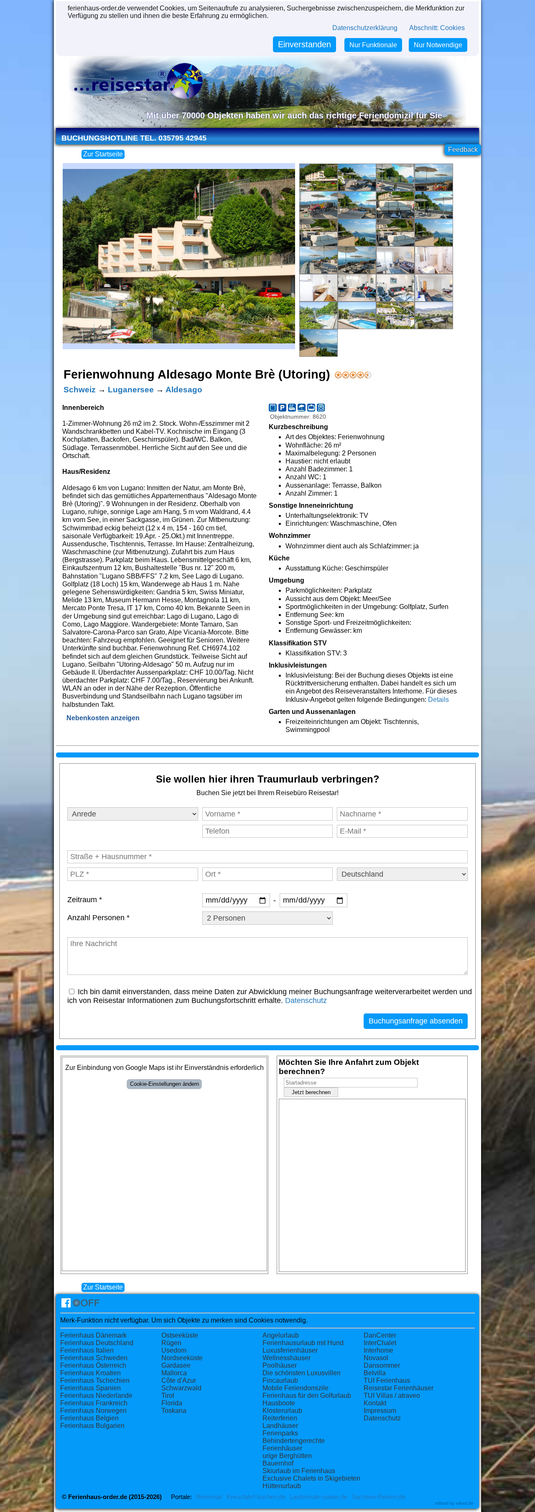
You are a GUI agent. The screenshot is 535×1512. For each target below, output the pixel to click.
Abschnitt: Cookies (437, 27)
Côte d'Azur (178, 1380)
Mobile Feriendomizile (295, 1388)
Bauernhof (277, 1463)
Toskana (173, 1410)
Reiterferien (279, 1418)
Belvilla (375, 1372)
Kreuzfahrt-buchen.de (256, 1497)
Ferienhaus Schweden (93, 1357)
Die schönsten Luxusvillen (301, 1372)
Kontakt (375, 1403)
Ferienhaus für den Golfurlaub (306, 1395)
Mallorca (174, 1372)
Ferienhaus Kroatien (90, 1372)
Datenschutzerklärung (364, 27)
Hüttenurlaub (281, 1485)
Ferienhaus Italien (87, 1350)
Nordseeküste (182, 1357)
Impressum (380, 1410)
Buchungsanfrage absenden (416, 1021)
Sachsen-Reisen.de (378, 1497)
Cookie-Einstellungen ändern (164, 1084)
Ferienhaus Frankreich (93, 1403)
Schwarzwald (181, 1388)
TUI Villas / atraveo (392, 1395)
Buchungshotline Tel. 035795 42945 (133, 138)
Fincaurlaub (280, 1380)
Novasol (376, 1357)
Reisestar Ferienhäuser (398, 1388)
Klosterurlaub (282, 1410)
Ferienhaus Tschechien (95, 1380)
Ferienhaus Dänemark (93, 1335)
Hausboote (278, 1403)
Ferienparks (280, 1433)
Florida (171, 1403)
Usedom (173, 1350)
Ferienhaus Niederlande (96, 1395)
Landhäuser (280, 1425)
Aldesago (184, 389)
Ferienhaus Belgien (89, 1418)
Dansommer (382, 1365)
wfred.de (465, 1503)
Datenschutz (306, 1000)
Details (438, 699)
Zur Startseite (103, 154)
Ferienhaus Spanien (90, 1388)
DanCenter (380, 1335)
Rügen (171, 1342)
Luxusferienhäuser (290, 1350)
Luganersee (131, 389)
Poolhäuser (279, 1365)
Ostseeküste (179, 1335)
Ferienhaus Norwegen (93, 1410)
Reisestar (209, 1497)
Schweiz (80, 389)
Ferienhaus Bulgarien (92, 1425)
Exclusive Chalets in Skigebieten (311, 1478)
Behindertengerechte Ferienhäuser (293, 1444)
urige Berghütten (287, 1455)
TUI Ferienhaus (387, 1380)
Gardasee (176, 1365)
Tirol (167, 1395)
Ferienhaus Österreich (93, 1365)
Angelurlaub (280, 1335)
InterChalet (380, 1342)
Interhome (378, 1350)
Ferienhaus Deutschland (96, 1342)
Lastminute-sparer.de (318, 1497)
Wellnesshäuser (286, 1357)
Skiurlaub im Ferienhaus (298, 1470)
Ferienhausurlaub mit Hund (303, 1342)
